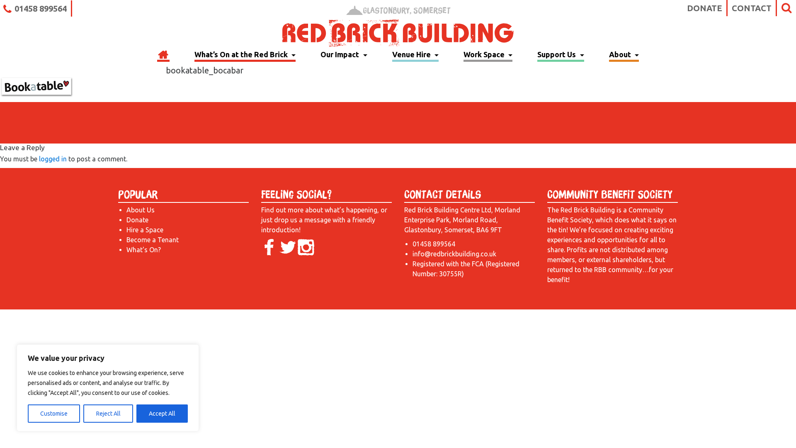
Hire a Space (144, 230)
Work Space (485, 54)
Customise (54, 413)
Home (163, 55)
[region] (108, 387)
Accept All (162, 413)
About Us (140, 210)
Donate (704, 8)
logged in (53, 159)
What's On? (143, 249)
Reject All (108, 413)
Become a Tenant (152, 239)
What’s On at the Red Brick (241, 54)
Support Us (557, 54)
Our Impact (340, 54)
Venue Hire (412, 54)
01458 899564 (41, 8)
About (621, 54)
